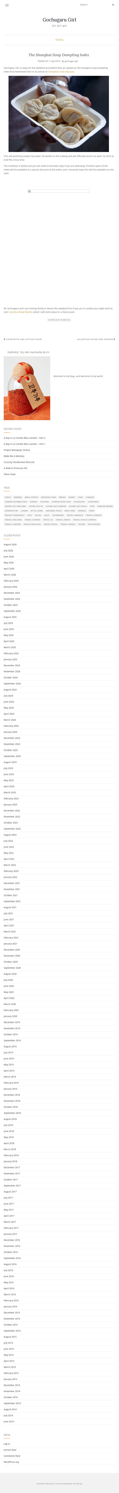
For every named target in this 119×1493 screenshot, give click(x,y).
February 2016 (11, 1300)
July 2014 (8, 1415)
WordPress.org (11, 1461)
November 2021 (12, 889)
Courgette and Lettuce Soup (23, 339)
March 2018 (10, 1149)
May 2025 (9, 635)
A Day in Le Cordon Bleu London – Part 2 (24, 437)
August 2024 (10, 689)
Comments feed (12, 1455)
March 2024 (10, 719)
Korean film (11, 511)
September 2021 (12, 901)
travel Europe (32, 520)
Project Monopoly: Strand (17, 450)
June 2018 (9, 1131)
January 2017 (10, 1233)
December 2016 (12, 1240)
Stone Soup (9, 474)
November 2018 (12, 1100)
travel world (68, 524)
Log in (7, 1443)
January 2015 (10, 1379)
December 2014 (12, 1385)
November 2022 (12, 816)
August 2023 (10, 762)
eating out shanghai (59, 320)
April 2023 (9, 786)
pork (91, 511)
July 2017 (8, 1197)
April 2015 (9, 1360)
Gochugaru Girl (59, 19)
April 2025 (9, 641)
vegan (81, 524)
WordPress (77, 1483)
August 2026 (10, 544)
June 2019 (9, 1058)
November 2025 (12, 598)
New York (70, 511)
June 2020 (9, 985)
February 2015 (11, 1373)
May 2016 (9, 1282)
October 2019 (11, 1034)
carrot (33, 502)
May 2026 (9, 562)
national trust (54, 511)
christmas (93, 502)
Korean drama (105, 506)
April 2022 (9, 858)
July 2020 (8, 979)
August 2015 (10, 1336)
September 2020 (12, 967)
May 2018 (9, 1137)
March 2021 (10, 931)
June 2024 (9, 701)
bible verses (31, 497)
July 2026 (8, 550)
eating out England (15, 506)
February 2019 (11, 1082)
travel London (13, 524)
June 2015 (9, 1348)
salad (38, 515)
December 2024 (12, 665)
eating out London (56, 506)
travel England (13, 520)
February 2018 (11, 1155)
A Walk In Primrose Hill (15, 468)
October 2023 (11, 750)
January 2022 (10, 877)
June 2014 (9, 1421)
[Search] (113, 5)
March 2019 (10, 1076)
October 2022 (11, 822)
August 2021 (10, 907)
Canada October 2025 (16, 502)
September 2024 (12, 683)
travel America (75, 515)
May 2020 (9, 992)
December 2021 (12, 883)
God (92, 506)
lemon (24, 511)
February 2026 (11, 580)
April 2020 (9, 998)
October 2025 (11, 604)
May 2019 (9, 1064)
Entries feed (10, 1449)
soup (46, 515)
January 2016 (10, 1306)
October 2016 (11, 1252)
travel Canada (93, 515)
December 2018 (12, 1094)
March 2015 (10, 1367)
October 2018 (11, 1106)
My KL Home (37, 511)
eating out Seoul (78, 506)
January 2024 (10, 731)
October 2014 (11, 1397)
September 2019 (12, 1040)
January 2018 (10, 1161)
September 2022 (12, 828)
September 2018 (12, 1112)
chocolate (79, 502)
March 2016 (10, 1294)
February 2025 (11, 653)
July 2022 (8, 840)
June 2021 (9, 919)
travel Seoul (51, 524)
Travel (59, 39)
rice (30, 515)
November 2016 (12, 1246)
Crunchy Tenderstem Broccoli (19, 462)
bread (62, 497)
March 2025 (10, 647)
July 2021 (8, 913)
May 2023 (9, 780)
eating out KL (36, 506)
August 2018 (10, 1119)
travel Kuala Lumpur (84, 520)
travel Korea (63, 520)
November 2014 (12, 1391)
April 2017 (9, 1215)
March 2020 (10, 1004)
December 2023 (12, 737)
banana (18, 497)
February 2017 (11, 1227)
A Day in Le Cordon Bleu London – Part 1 (24, 443)
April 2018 (9, 1143)
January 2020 (10, 1016)
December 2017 (12, 1167)
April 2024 (9, 713)
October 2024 (11, 677)
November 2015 (12, 1318)
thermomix (58, 515)
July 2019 (8, 1052)
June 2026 (9, 556)
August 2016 (10, 1264)
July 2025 (8, 623)
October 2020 (11, 961)
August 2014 (10, 1409)
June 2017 (9, 1203)
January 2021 (10, 943)
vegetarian (94, 524)
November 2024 (12, 671)
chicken (44, 502)
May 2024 (9, 707)
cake (80, 497)
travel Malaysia (32, 524)
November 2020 (12, 955)
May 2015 (9, 1354)
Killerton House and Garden (95, 339)
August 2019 (10, 1046)
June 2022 (9, 846)
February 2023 (11, 798)
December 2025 (12, 592)
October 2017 (11, 1179)
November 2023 (12, 744)
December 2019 (12, 1022)
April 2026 (9, 568)
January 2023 (10, 804)
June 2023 (9, 774)
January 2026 (10, 586)
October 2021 (11, 895)
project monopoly (14, 515)
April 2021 (9, 925)
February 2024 (11, 725)
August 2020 (10, 973)
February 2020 (11, 1010)
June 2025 (9, 629)
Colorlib (57, 1483)
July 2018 (8, 1125)
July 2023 (8, 768)
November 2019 (12, 1028)
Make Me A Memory (14, 456)
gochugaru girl (71, 61)
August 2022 (10, 834)
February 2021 (11, 937)
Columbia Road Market (20, 311)
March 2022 (10, 865)
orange (82, 511)
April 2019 (9, 1070)
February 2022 (11, 871)
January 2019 (10, 1088)
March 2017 (10, 1221)
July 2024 (8, 695)
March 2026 (10, 574)
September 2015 (12, 1330)
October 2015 (11, 1324)
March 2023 (10, 792)
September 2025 (12, 610)
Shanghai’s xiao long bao (61, 71)
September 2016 (12, 1258)
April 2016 (9, 1288)
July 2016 (8, 1270)
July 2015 (8, 1342)
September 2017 (12, 1185)
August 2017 (10, 1191)
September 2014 (12, 1403)
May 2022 (9, 852)
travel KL (48, 520)
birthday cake (48, 497)
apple (8, 497)
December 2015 (12, 1312)
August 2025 (10, 617)
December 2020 (12, 949)
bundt (72, 497)
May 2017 (9, 1209)
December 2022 (12, 810)
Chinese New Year (61, 502)
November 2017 (12, 1173)
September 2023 (12, 756)
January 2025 (10, 659)
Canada (90, 497)
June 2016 (9, 1276)
